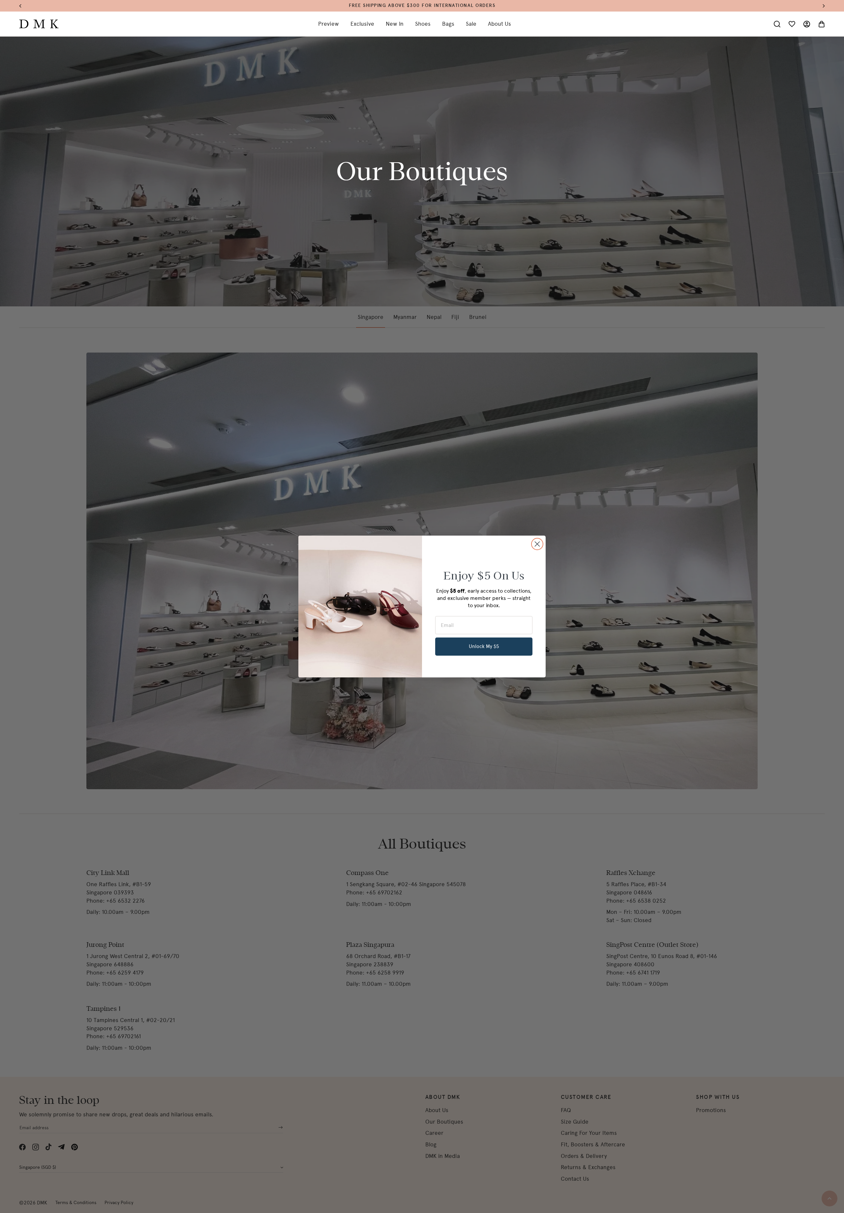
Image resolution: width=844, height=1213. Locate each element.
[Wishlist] (792, 24)
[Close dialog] (537, 544)
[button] (23, 6)
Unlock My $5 (484, 646)
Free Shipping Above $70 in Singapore (422, 5)
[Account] (806, 24)
